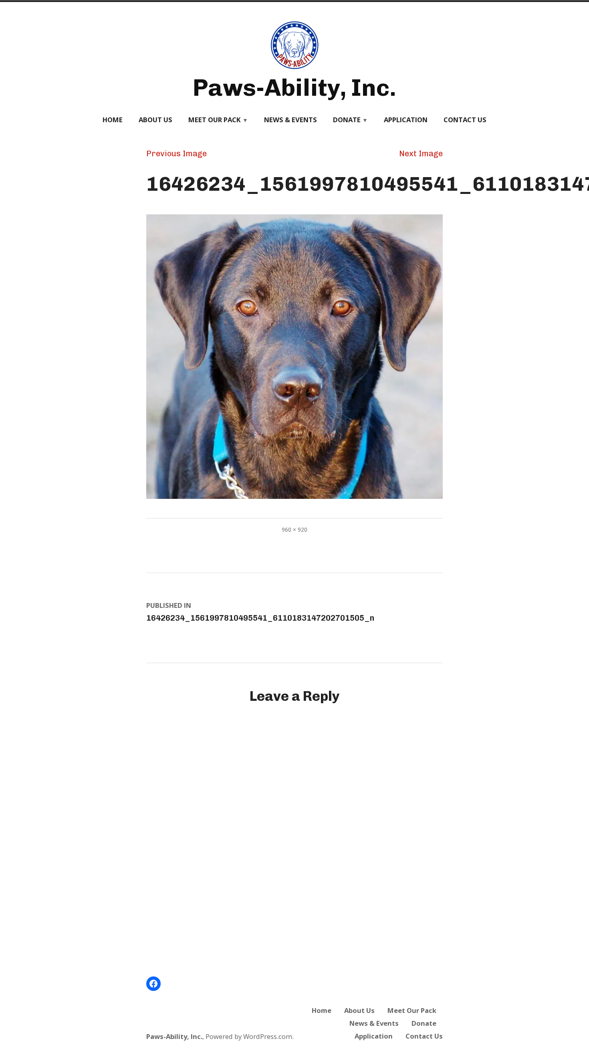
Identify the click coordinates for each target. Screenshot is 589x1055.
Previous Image (176, 153)
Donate (347, 119)
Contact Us (465, 119)
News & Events (290, 119)
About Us (155, 119)
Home (113, 119)
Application (406, 119)
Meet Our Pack (214, 119)
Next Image (421, 153)
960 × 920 (294, 529)
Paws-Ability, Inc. (294, 87)
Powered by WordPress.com (249, 1036)
